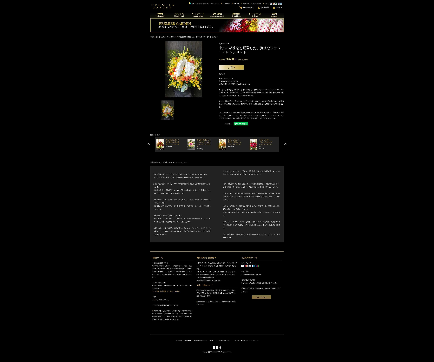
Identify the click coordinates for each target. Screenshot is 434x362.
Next (285, 144)
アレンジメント (198, 15)
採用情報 (179, 340)
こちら (154, 300)
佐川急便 (170, 291)
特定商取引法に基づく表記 (203, 340)
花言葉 (274, 15)
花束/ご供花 (217, 15)
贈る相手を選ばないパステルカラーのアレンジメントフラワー (203, 144)
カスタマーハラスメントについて (246, 340)
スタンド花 (179, 15)
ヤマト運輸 (155, 291)
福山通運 (163, 291)
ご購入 (231, 67)
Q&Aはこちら (261, 297)
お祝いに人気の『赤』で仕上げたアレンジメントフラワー (265, 144)
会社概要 (188, 340)
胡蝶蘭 (160, 15)
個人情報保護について (224, 340)
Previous (148, 144)
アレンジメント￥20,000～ (165, 37)
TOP (152, 37)
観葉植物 (236, 15)
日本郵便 (177, 291)
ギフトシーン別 (255, 15)
